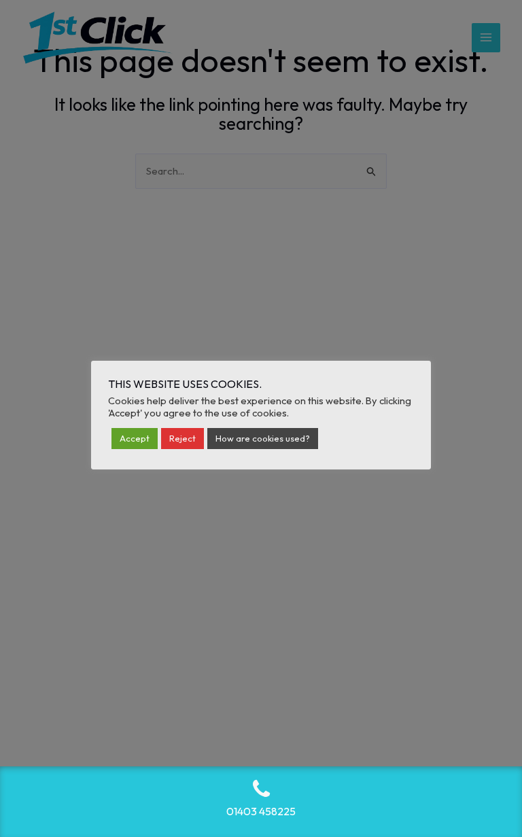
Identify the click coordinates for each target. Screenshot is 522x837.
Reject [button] (182, 438)
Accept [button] (135, 438)
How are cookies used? (262, 438)
